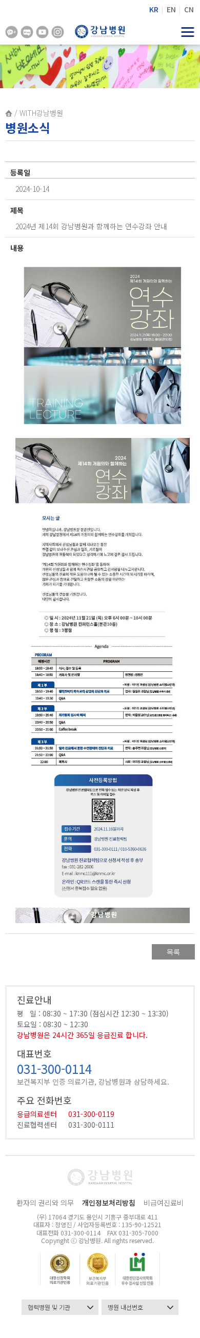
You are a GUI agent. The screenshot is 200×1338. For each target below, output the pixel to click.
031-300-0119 (91, 1114)
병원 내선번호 (125, 1307)
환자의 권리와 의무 (45, 1202)
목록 (173, 952)
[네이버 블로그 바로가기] (27, 32)
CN (189, 9)
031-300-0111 (91, 1125)
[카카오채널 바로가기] (11, 32)
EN (171, 9)
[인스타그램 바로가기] (57, 32)
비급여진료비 (164, 1202)
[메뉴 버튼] (188, 32)
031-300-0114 (54, 1068)
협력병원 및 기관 (49, 1307)
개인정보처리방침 (108, 1202)
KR (153, 9)
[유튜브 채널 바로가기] (42, 32)
